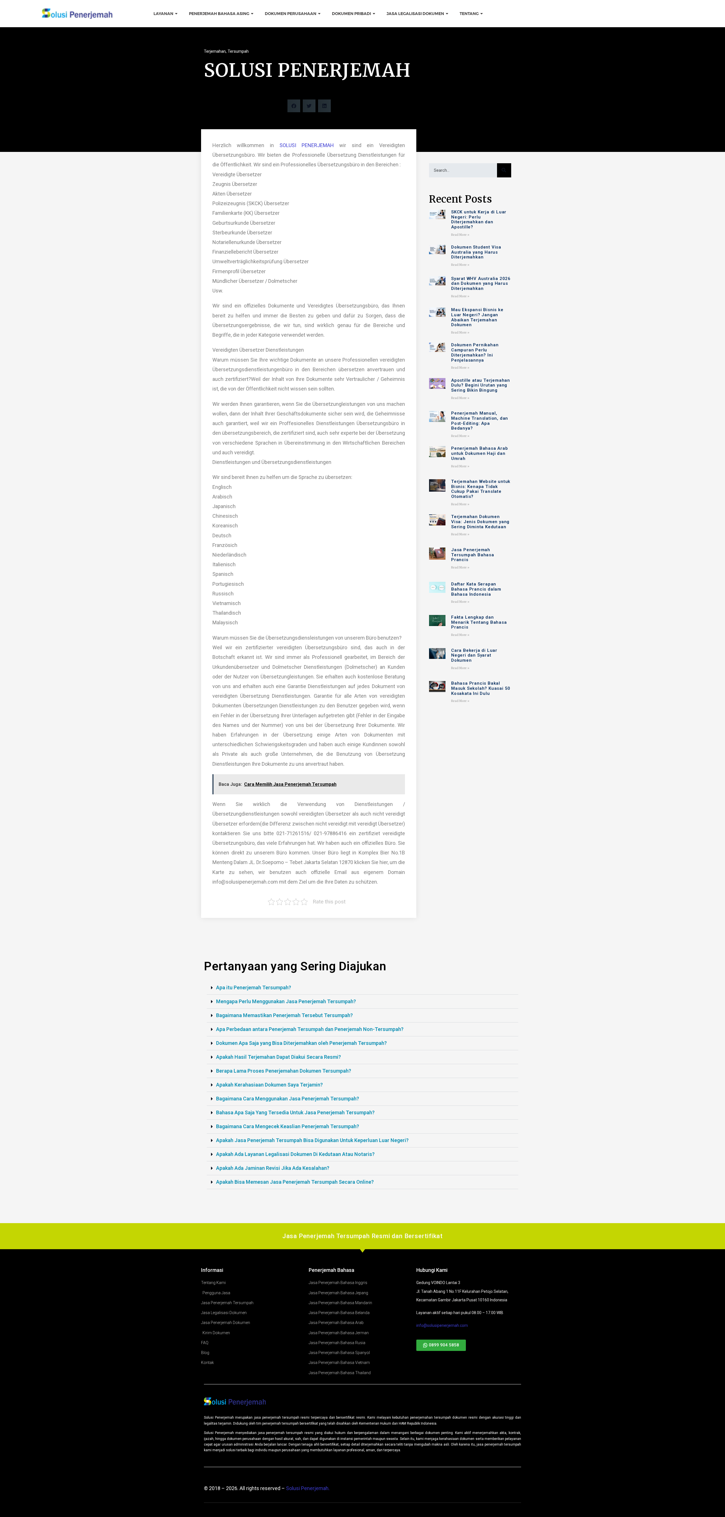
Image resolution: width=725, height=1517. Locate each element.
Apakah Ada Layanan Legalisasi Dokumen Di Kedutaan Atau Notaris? (295, 1154)
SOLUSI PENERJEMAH (307, 145)
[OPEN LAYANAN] (177, 14)
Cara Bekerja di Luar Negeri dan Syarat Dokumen (474, 655)
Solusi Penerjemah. (308, 1488)
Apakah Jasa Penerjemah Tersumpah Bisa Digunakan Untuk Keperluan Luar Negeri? (312, 1140)
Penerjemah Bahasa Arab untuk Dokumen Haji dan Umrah (479, 453)
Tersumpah (238, 51)
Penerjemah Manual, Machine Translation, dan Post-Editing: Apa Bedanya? (479, 421)
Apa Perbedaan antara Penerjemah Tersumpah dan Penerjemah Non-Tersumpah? (310, 1029)
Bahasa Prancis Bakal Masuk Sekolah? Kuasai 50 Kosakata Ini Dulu (480, 688)
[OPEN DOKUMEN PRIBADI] (374, 14)
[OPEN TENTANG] (482, 14)
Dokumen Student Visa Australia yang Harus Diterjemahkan (476, 252)
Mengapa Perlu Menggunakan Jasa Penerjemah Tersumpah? (286, 1001)
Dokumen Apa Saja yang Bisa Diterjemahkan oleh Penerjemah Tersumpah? (301, 1043)
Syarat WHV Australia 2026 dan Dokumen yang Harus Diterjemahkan (481, 283)
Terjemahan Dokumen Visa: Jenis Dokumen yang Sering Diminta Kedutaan (480, 521)
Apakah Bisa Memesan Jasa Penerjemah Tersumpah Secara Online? (295, 1182)
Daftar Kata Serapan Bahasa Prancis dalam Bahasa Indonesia (476, 589)
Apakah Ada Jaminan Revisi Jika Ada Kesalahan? (272, 1168)
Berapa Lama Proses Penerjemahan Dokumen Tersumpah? (283, 1071)
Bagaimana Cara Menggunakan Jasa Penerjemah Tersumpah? (287, 1099)
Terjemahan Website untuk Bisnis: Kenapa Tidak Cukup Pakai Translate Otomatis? (480, 489)
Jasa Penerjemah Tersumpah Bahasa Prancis (472, 555)
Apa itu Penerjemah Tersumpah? (253, 987)
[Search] (504, 170)
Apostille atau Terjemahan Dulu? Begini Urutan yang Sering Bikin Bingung (480, 385)
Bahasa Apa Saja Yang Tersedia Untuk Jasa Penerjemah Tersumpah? (295, 1112)
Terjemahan (215, 51)
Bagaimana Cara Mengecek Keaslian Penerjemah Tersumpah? (287, 1126)
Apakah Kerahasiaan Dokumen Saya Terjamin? (269, 1085)
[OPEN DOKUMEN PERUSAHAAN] (320, 14)
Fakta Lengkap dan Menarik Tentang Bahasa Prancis (479, 622)
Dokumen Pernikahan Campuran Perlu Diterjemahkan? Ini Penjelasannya (474, 352)
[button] (293, 105)
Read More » (460, 235)
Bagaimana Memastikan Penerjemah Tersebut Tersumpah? (284, 1015)
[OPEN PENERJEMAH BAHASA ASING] (253, 14)
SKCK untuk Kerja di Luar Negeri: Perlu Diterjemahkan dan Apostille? (478, 220)
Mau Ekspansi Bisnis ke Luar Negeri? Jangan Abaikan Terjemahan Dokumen (477, 317)
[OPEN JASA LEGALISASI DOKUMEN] (447, 14)
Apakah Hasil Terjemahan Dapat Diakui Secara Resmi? (278, 1057)
